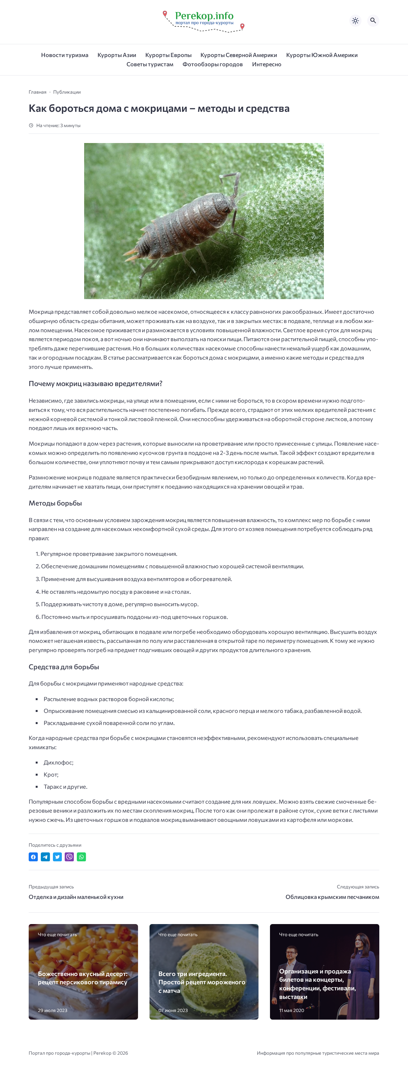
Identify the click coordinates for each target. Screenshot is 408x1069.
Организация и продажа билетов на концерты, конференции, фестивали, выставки (317, 983)
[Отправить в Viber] (69, 857)
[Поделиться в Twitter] (57, 857)
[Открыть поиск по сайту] (373, 21)
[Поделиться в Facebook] (33, 857)
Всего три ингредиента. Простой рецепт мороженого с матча (201, 982)
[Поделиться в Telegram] (45, 857)
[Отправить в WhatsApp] (81, 857)
